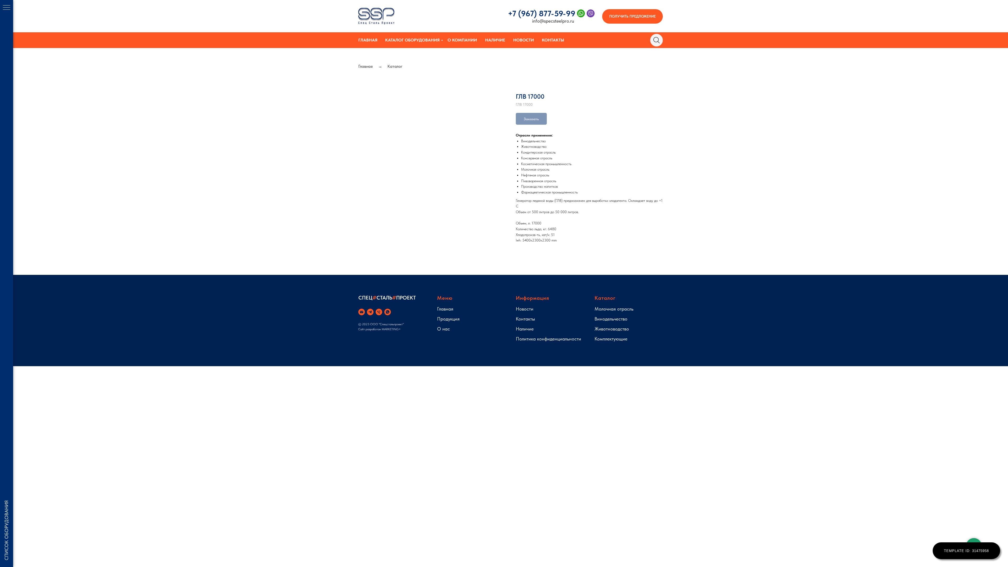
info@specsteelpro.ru (553, 21)
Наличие (495, 40)
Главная (367, 40)
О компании (462, 40)
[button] (632, 16)
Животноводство (612, 329)
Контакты (553, 40)
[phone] (379, 312)
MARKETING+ (391, 329)
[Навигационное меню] (6, 7)
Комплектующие (611, 339)
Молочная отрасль (614, 309)
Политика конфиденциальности (548, 339)
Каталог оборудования (412, 40)
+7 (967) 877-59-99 (541, 13)
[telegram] (370, 312)
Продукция (448, 319)
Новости (523, 40)
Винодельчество (611, 319)
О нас (443, 329)
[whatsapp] (387, 312)
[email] (361, 312)
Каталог (394, 66)
